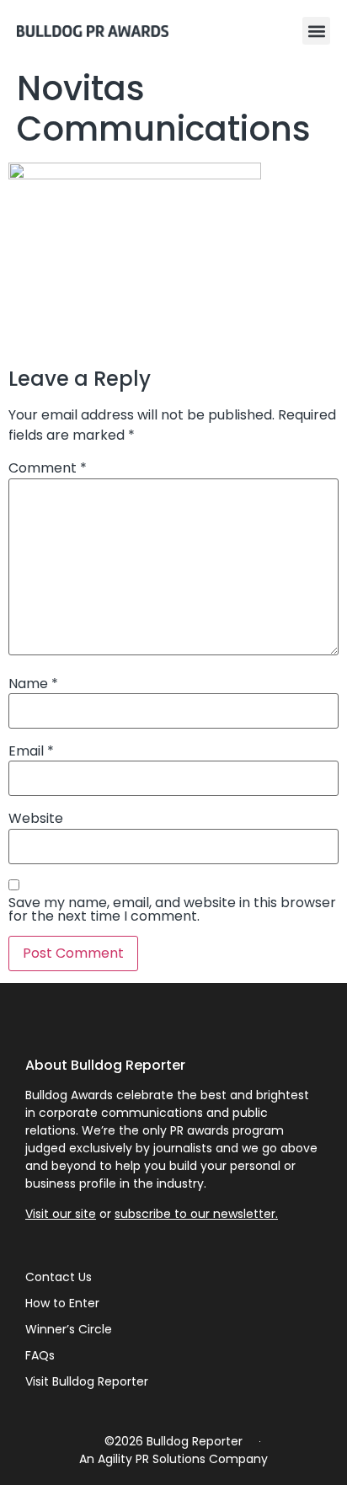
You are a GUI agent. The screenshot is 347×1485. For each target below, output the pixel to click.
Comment (47, 468)
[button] (316, 31)
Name (33, 684)
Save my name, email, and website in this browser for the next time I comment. (172, 909)
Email (31, 751)
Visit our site (60, 1213)
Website (35, 818)
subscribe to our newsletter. (196, 1213)
